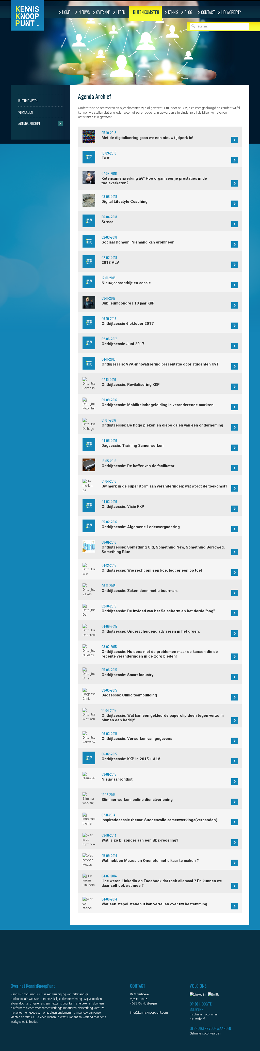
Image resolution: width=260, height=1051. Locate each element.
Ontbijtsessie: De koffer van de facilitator (138, 466)
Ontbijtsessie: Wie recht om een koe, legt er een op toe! (152, 570)
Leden (121, 12)
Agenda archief (29, 123)
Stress (107, 222)
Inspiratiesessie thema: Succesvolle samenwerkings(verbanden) (159, 820)
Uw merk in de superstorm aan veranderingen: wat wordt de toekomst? (164, 486)
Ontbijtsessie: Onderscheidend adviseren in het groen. (151, 631)
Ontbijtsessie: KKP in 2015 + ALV (131, 759)
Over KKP (103, 12)
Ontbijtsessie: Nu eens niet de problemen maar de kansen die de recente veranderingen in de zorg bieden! (160, 654)
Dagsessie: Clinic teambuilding (129, 695)
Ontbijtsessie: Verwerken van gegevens (137, 738)
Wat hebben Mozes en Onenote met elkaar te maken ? (150, 860)
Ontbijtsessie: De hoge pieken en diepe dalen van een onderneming (162, 425)
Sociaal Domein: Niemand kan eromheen (138, 242)
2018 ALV (110, 262)
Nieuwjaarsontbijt (117, 779)
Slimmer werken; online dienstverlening (137, 799)
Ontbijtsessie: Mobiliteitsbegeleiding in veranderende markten (158, 405)
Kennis (173, 12)
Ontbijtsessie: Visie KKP (123, 506)
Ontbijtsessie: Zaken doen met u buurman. (140, 590)
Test (105, 158)
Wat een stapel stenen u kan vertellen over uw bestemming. (155, 904)
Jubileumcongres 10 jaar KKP (128, 303)
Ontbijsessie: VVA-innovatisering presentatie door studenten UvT (160, 364)
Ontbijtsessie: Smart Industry (128, 675)
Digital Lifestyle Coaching (125, 201)
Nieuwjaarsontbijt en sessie (126, 283)
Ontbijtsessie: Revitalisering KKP (131, 384)
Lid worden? (231, 12)
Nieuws (84, 12)
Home (66, 12)
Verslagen (25, 112)
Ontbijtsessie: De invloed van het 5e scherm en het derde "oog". (159, 611)
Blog (188, 12)
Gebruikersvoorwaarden (205, 1033)
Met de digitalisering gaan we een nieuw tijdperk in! (147, 137)
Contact (208, 12)
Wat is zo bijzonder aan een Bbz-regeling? (140, 840)
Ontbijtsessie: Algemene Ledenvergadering (141, 527)
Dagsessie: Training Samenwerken (133, 445)
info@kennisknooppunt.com (149, 1012)
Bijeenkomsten (146, 12)
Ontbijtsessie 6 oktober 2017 (128, 323)
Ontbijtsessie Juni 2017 (123, 344)
